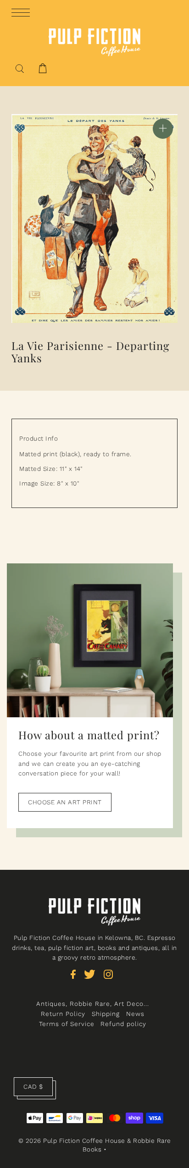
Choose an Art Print (65, 802)
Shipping (106, 1013)
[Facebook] (76, 979)
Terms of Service (66, 1023)
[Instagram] (111, 979)
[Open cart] (43, 68)
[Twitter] (92, 979)
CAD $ (33, 1086)
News (135, 1013)
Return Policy (63, 1013)
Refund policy (123, 1023)
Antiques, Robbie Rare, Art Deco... (92, 1003)
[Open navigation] (22, 12)
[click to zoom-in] (163, 129)
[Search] (19, 68)
